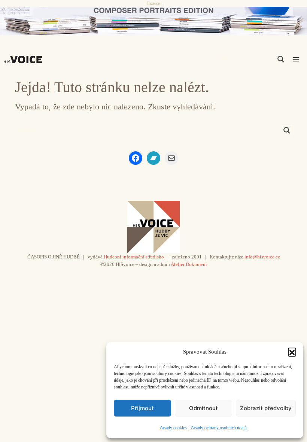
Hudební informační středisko (134, 257)
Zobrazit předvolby (266, 408)
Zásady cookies (173, 427)
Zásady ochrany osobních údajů (219, 427)
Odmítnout (203, 408)
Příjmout (142, 408)
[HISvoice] (25, 59)
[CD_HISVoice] (153, 21)
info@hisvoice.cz (262, 257)
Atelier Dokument (189, 264)
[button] (292, 351)
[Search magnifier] (281, 59)
